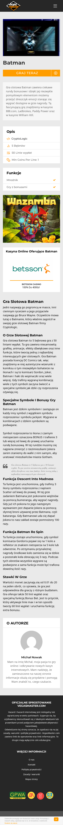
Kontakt (31, 764)
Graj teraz (27, 73)
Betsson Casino (31, 284)
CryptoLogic (19, 138)
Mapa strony (31, 779)
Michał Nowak (31, 657)
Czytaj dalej (45, 275)
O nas (31, 759)
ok (56, 819)
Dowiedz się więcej (11, 823)
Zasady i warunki (31, 774)
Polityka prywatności (31, 769)
